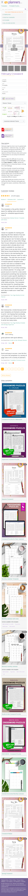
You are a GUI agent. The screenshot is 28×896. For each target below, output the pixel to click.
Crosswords (24, 6)
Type (3, 83)
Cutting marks (5, 91)
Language (4, 79)
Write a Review (6, 375)
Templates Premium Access (17, 360)
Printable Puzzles (14, 6)
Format (3, 87)
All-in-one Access (9, 23)
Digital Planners (9, 17)
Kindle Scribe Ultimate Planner (18, 340)
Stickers (6, 20)
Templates (4, 6)
